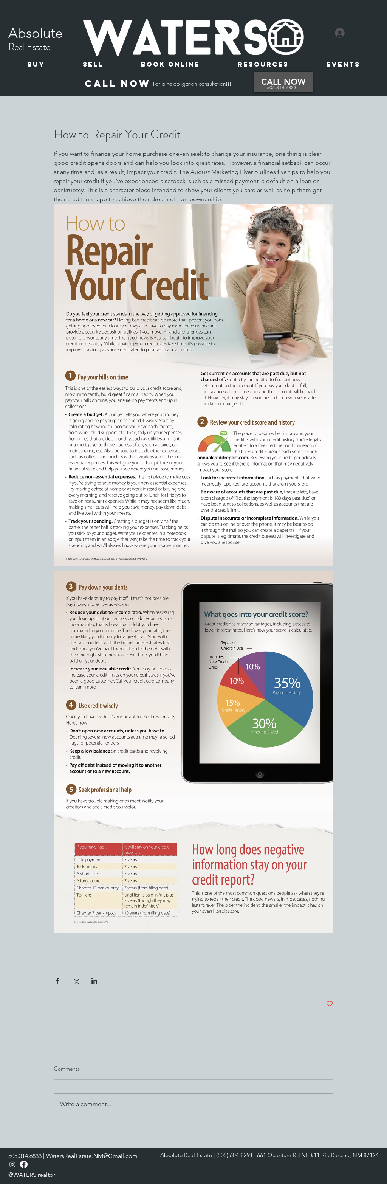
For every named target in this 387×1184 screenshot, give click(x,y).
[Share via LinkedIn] (94, 980)
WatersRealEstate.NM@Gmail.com (92, 1155)
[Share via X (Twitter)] (75, 980)
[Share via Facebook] (57, 980)
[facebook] (24, 1164)
